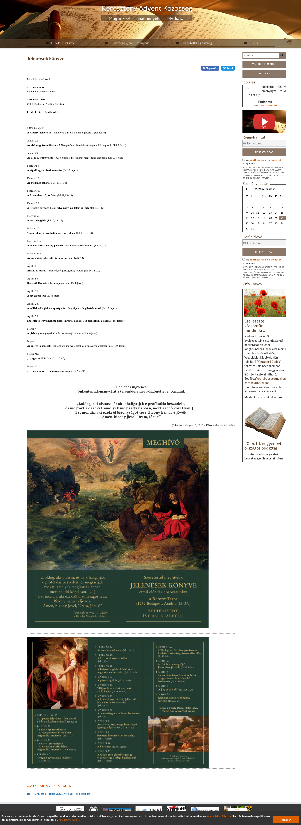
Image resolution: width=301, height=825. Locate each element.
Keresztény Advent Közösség (146, 8)
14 (276, 212)
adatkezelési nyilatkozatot (265, 159)
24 (252, 223)
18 (257, 218)
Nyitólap (264, 73)
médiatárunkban (258, 383)
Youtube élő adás (264, 64)
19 (264, 218)
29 (282, 223)
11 (257, 212)
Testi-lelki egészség (196, 43)
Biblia (253, 43)
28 (276, 223)
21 (276, 218)
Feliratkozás (264, 152)
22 (282, 218)
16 (247, 218)
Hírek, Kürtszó (62, 43)
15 (282, 212)
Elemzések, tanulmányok (129, 43)
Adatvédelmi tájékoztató (219, 816)
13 (270, 212)
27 (270, 223)
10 (252, 212)
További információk (69, 819)
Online (267, 349)
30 (247, 228)
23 (247, 223)
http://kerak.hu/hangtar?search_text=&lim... (61, 794)
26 (264, 223)
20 (270, 218)
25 (257, 223)
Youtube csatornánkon (271, 378)
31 (252, 228)
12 (264, 212)
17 (252, 218)
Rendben (286, 819)
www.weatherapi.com (268, 105)
